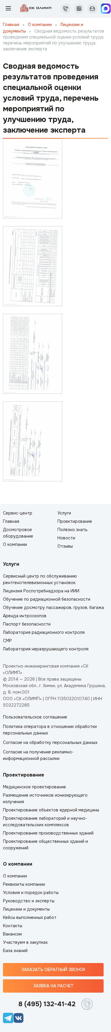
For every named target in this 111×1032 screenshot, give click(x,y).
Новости (66, 538)
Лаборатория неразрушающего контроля (46, 649)
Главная (11, 24)
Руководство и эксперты (28, 901)
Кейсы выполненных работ (30, 917)
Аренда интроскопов (24, 615)
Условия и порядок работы (31, 892)
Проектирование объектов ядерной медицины (51, 810)
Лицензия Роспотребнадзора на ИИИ (41, 591)
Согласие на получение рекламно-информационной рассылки (38, 755)
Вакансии (12, 934)
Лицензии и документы (26, 909)
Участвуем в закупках (25, 942)
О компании (40, 24)
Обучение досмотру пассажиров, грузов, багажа (53, 607)
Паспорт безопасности (27, 624)
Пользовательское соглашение (35, 717)
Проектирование (74, 521)
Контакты (12, 925)
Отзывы (65, 546)
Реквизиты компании (24, 884)
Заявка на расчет (53, 985)
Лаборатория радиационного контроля (44, 632)
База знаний (15, 950)
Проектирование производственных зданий (48, 833)
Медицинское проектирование (34, 787)
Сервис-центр (17, 513)
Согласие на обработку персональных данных (50, 742)
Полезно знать (72, 529)
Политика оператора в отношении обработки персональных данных (50, 730)
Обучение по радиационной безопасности (46, 599)
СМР (7, 640)
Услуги (64, 513)
